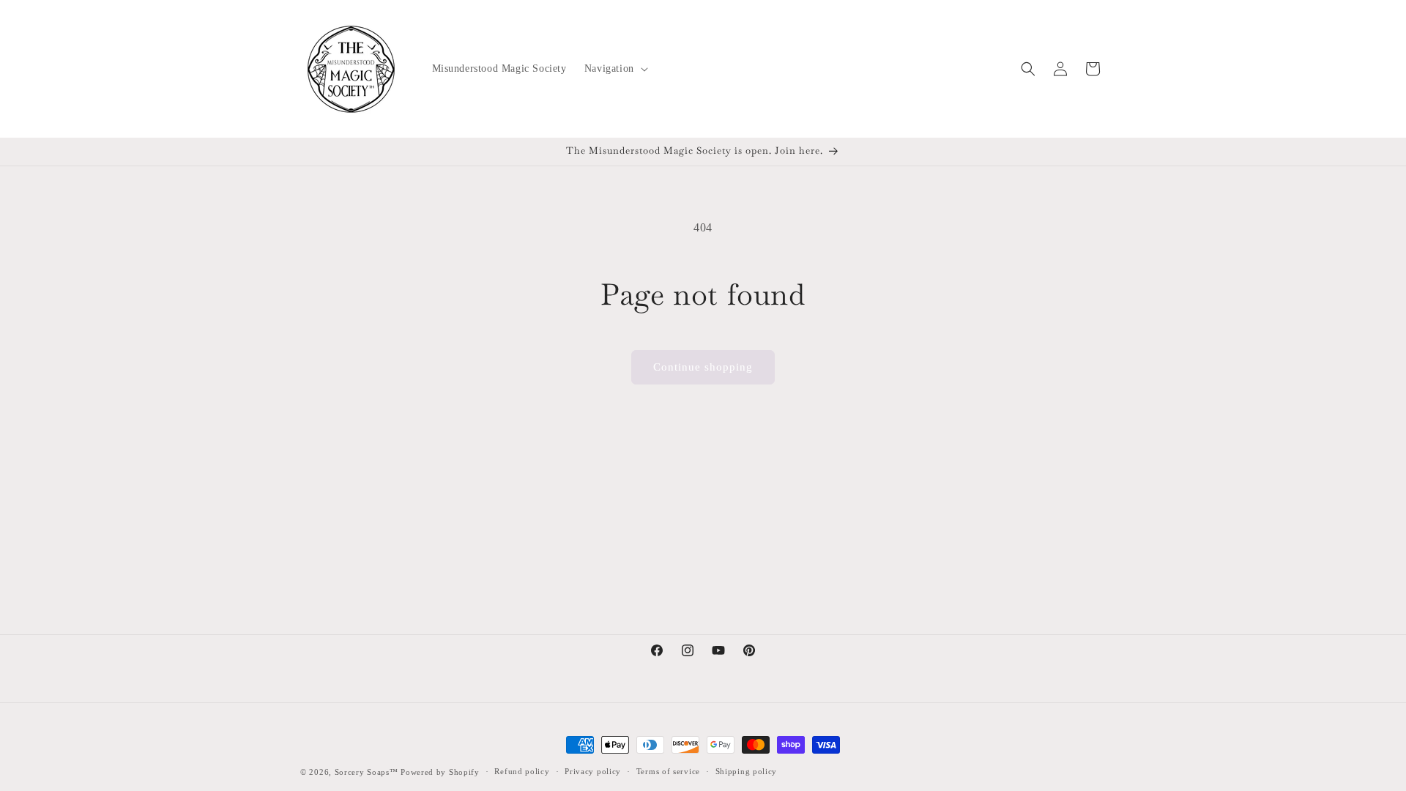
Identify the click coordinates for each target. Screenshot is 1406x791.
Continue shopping (703, 367)
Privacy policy (593, 771)
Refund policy (521, 771)
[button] (615, 68)
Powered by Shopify (440, 772)
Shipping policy (746, 771)
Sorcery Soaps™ (366, 772)
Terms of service (668, 771)
